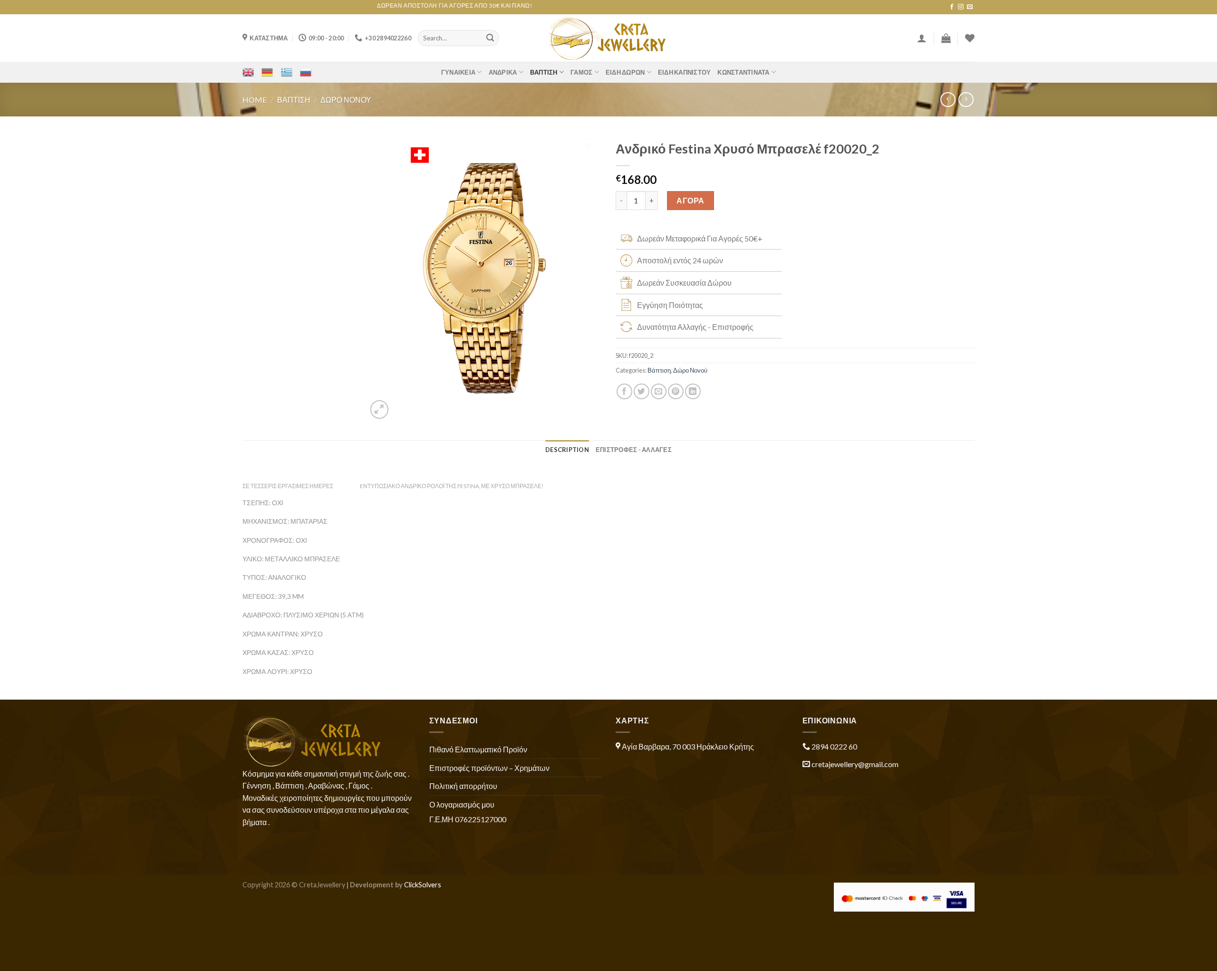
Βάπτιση (544, 72)
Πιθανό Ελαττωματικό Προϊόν (478, 749)
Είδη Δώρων (625, 72)
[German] (267, 72)
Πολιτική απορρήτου (463, 785)
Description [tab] (567, 449)
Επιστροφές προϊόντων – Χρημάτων (489, 767)
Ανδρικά (503, 72)
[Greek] (286, 72)
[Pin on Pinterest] (676, 391)
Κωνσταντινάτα (743, 72)
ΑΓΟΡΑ (690, 200)
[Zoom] (379, 409)
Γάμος (581, 72)
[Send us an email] (970, 7)
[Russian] (305, 72)
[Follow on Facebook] (952, 7)
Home (254, 99)
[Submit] (490, 38)
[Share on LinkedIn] (693, 391)
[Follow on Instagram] (961, 7)
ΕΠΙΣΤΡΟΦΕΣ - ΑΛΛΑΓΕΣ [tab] (634, 449)
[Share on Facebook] (624, 391)
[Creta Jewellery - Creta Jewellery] (609, 38)
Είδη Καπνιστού (684, 72)
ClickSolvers (422, 885)
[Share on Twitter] (641, 391)
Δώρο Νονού (345, 99)
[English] (248, 72)
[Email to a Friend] (658, 391)
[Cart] (946, 38)
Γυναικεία (458, 72)
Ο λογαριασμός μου (461, 804)
